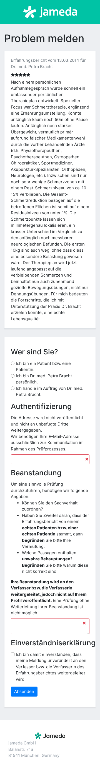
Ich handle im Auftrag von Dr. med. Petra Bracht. (49, 391)
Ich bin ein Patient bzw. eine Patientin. (43, 366)
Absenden (24, 691)
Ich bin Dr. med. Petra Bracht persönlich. (44, 379)
